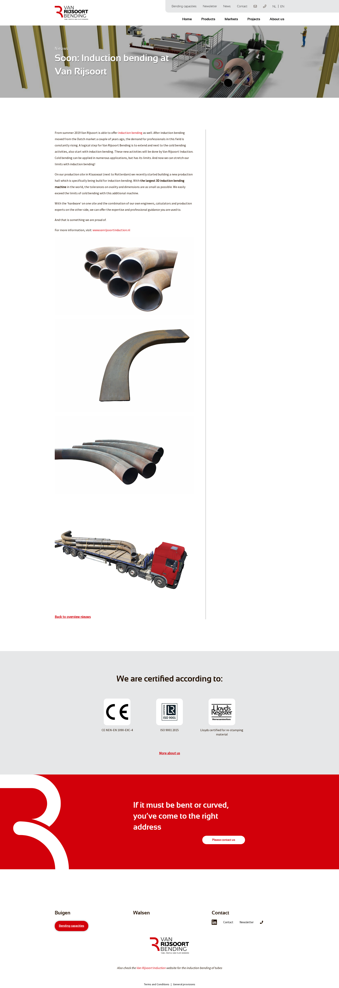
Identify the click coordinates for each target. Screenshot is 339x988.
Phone (264, 6)
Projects (253, 19)
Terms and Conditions (156, 984)
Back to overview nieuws (73, 617)
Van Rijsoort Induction (151, 968)
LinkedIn (214, 922)
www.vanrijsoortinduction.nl (111, 230)
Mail (255, 6)
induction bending (130, 133)
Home (187, 19)
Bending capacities (184, 6)
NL (274, 6)
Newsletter (210, 6)
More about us (169, 753)
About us (277, 19)
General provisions (184, 984)
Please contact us (223, 840)
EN (282, 6)
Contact (242, 6)
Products (208, 19)
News (227, 6)
